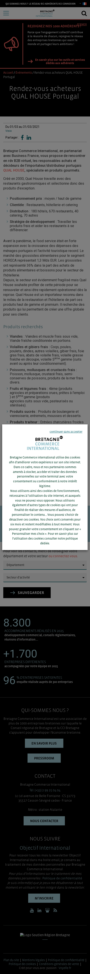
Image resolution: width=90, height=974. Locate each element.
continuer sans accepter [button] (66, 431)
